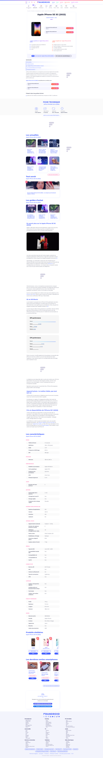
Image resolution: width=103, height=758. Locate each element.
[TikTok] (57, 716)
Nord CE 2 (59, 648)
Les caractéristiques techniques (34, 67)
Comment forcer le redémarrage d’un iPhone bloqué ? (42, 168)
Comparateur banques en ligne (42, 751)
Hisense (47, 730)
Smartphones (38, 10)
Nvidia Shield (48, 725)
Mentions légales (34, 753)
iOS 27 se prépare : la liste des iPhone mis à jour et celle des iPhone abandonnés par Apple (54, 151)
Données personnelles (64, 753)
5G (56, 258)
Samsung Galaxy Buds (70, 735)
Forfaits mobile (40, 749)
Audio (66, 729)
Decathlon (68, 742)
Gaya (67, 743)
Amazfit (27, 741)
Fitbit (27, 743)
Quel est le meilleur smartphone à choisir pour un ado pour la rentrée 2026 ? (30, 151)
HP (66, 725)
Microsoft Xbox (48, 723)
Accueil (28, 10)
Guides (61, 2)
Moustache (68, 744)
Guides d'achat (30, 63)
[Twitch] (55, 716)
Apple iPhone (28, 720)
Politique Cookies (54, 753)
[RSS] (50, 716)
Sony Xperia (28, 726)
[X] (44, 716)
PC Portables (68, 718)
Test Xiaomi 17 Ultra (67, 749)
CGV (72, 753)
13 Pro (34, 294)
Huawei (27, 722)
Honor (67, 724)
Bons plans (67, 2)
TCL (46, 736)
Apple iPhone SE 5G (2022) (32, 80)
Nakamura (68, 745)
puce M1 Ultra (51, 422)
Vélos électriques (69, 740)
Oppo (27, 724)
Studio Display (45, 425)
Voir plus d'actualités (53, 174)
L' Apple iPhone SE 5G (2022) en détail (35, 65)
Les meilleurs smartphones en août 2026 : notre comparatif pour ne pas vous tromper (31, 216)
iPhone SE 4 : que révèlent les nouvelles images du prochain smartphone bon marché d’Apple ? (54, 168)
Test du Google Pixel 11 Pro (32, 673)
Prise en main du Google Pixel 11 (58, 675)
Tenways (67, 746)
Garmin (27, 744)
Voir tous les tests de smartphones (51, 685)
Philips (47, 733)
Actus (53, 2)
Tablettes (47, 740)
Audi (26, 730)
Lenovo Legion (48, 722)
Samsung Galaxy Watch (30, 746)
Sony (47, 735)
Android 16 (75, 749)
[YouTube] (52, 716)
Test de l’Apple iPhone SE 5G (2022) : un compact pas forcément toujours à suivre (41, 193)
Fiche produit (33, 675)
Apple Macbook (69, 721)
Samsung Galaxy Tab (50, 745)
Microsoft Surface (69, 726)
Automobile (28, 729)
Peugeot (27, 735)
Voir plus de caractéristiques (51, 115)
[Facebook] (48, 716)
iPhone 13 (29, 294)
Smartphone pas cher (49, 749)
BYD (26, 731)
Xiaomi (47, 738)
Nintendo (47, 724)
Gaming (47, 718)
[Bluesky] (59, 716)
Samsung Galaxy (29, 725)
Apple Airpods (68, 730)
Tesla (26, 737)
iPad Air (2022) (42, 422)
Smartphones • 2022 (51, 17)
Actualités (29, 62)
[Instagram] (46, 716)
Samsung (47, 734)
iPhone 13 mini (46, 648)
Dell (66, 722)
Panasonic (48, 732)
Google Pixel (28, 721)
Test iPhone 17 (58, 749)
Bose (67, 731)
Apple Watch (28, 742)
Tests (57, 2)
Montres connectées (30, 740)
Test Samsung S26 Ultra (62, 751)
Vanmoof (67, 747)
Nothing (67, 734)
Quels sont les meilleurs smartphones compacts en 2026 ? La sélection (42, 95)
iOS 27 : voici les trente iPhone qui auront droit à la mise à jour (42, 151)
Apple (43, 10)
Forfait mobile (74, 2)
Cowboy (67, 741)
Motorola (27, 723)
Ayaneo (47, 721)
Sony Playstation (49, 726)
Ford (26, 733)
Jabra (67, 732)
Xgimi (47, 737)
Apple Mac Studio (37, 423)
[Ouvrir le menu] (26, 2)
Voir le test (33, 651)
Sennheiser (68, 736)
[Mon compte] (34, 2)
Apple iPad (48, 741)
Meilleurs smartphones (29, 749)
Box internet (53, 751)
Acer (67, 720)
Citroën (27, 732)
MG (26, 734)
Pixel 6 (33, 648)
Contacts (46, 753)
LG (46, 731)
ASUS (47, 720)
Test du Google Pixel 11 (45, 675)
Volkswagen (28, 738)
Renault (27, 736)
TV (45, 729)
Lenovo (67, 723)
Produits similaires (31, 69)
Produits (32, 10)
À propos (41, 753)
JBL (66, 733)
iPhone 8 (50, 263)
